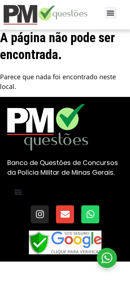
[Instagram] (40, 214)
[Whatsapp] (90, 214)
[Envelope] (65, 214)
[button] (111, 13)
